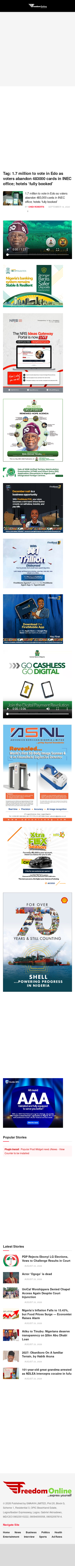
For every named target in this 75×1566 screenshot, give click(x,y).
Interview (29, 1536)
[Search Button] (70, 6)
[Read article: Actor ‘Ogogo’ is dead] (11, 1277)
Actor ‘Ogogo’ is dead (37, 1274)
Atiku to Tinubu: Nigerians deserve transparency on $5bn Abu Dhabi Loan (46, 1335)
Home (6, 1532)
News (18, 1532)
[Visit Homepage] (38, 6)
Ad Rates (57, 1536)
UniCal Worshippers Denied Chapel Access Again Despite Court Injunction (46, 1293)
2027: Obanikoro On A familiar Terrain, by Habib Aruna (42, 1354)
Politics (45, 1532)
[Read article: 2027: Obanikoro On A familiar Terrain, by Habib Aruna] (11, 1356)
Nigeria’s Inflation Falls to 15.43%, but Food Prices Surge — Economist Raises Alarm (47, 1314)
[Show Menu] (4, 6)
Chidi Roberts (36, 206)
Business (31, 1532)
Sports (43, 1536)
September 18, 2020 (59, 206)
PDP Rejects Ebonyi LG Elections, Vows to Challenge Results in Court (46, 1259)
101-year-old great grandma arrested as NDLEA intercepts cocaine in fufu (47, 1371)
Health (58, 1532)
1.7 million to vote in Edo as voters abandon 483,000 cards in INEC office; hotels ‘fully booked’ (46, 197)
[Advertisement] (37, 49)
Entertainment (11, 1536)
